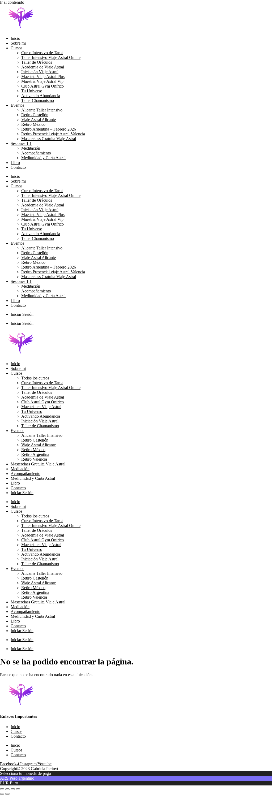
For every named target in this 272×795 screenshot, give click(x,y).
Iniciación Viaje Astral (39, 72)
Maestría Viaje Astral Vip (42, 81)
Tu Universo (31, 91)
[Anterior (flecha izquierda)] (2, 794)
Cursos (16, 48)
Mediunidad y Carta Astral (43, 157)
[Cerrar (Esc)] (18, 789)
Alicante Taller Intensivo (41, 110)
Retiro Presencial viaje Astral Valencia (53, 134)
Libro (15, 162)
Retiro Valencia (34, 459)
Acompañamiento (36, 153)
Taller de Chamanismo (40, 426)
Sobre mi (18, 43)
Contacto (18, 167)
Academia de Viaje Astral (42, 67)
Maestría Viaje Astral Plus (43, 76)
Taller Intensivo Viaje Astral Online (50, 57)
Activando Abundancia (40, 95)
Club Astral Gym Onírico (42, 86)
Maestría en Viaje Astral (41, 406)
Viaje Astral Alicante (38, 119)
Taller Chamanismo (37, 100)
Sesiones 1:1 (21, 143)
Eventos (17, 105)
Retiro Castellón (34, 115)
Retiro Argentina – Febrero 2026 (48, 129)
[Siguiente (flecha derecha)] (7, 794)
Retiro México (33, 124)
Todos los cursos (35, 378)
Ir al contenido (12, 2)
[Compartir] (13, 789)
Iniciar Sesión (22, 314)
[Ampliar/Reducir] (2, 789)
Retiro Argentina (35, 454)
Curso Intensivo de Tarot (42, 52)
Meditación (30, 148)
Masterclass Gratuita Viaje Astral (48, 138)
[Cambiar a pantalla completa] (7, 789)
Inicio (15, 38)
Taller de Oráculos (36, 62)
